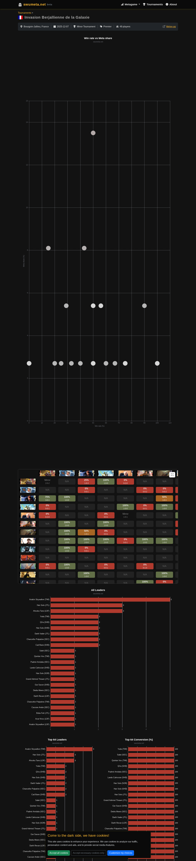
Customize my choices (120, 853)
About (173, 4)
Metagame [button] (131, 4)
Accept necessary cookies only (88, 853)
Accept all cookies (59, 853)
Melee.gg (171, 26)
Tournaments (155, 4)
